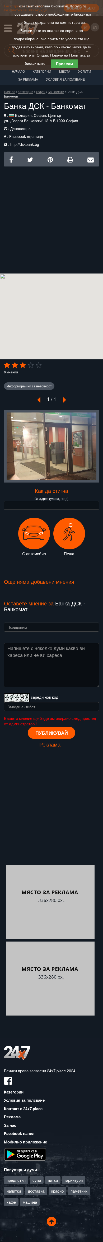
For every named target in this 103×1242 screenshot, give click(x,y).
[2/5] (15, 365)
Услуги (84, 71)
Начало (18, 71)
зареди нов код (44, 697)
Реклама (12, 1117)
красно (57, 1191)
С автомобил (34, 553)
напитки (14, 1191)
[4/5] (31, 365)
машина (30, 1202)
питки (53, 1180)
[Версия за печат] (70, 159)
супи (36, 1180)
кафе (11, 1202)
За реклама (28, 79)
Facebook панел (19, 1133)
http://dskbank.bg (24, 144)
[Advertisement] (51, 218)
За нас (10, 1125)
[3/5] (23, 365)
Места (64, 71)
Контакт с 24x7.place (23, 1108)
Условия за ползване (65, 79)
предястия (16, 1180)
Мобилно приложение (25, 1142)
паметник (79, 1191)
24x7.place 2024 (61, 1070)
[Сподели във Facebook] (11, 159)
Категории (42, 71)
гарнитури (74, 1180)
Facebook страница (26, 136)
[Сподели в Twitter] (30, 159)
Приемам (64, 64)
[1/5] (7, 365)
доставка (36, 1191)
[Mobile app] (25, 1154)
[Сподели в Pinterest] (50, 159)
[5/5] (38, 365)
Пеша (69, 553)
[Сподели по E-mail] (90, 159)
